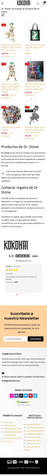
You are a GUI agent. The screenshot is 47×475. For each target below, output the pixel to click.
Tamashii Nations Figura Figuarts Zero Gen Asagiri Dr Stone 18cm (35, 86)
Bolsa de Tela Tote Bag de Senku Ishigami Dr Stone (35, 47)
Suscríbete (35, 339)
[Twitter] (26, 396)
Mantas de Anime (33, 440)
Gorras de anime (33, 437)
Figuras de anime (33, 424)
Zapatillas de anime (34, 434)
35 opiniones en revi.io (23, 261)
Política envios (10, 425)
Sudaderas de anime (35, 431)
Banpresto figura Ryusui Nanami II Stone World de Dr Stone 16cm (35, 129)
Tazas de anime (33, 447)
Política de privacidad (13, 428)
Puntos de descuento (13, 438)
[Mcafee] (23, 403)
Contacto (8, 441)
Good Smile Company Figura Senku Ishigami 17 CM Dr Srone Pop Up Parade (11, 88)
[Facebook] (16, 396)
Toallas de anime (33, 443)
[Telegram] (35, 396)
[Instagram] (12, 396)
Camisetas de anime (35, 427)
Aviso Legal (8, 422)
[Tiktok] (21, 396)
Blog (28, 450)
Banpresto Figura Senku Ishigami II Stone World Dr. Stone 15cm (11, 47)
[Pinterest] (31, 396)
